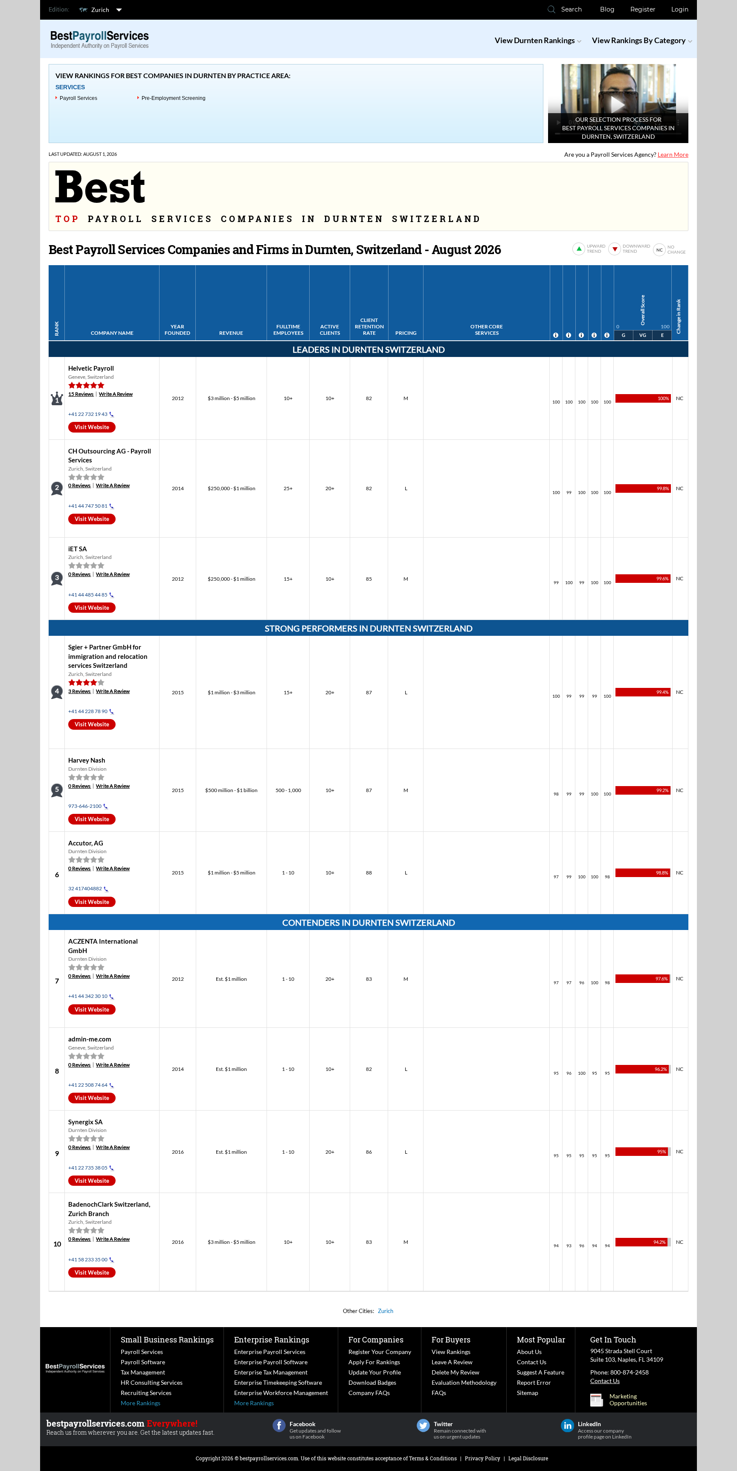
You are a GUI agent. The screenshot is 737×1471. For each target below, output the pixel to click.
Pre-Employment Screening (174, 98)
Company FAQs (369, 1392)
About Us (529, 1351)
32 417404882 (85, 888)
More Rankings (140, 1403)
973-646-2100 (85, 806)
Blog (607, 9)
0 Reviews (79, 485)
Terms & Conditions (433, 1458)
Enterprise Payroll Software (271, 1362)
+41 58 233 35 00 (87, 1259)
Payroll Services (78, 98)
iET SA (77, 549)
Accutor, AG (85, 843)
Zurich (100, 9)
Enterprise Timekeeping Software (278, 1382)
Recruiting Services (146, 1392)
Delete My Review (455, 1372)
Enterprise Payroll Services (269, 1351)
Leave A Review (452, 1362)
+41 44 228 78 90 (87, 711)
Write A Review (116, 394)
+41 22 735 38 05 (87, 1167)
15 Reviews (81, 394)
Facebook (279, 1425)
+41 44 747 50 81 (87, 506)
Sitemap (527, 1392)
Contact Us (531, 1362)
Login (679, 9)
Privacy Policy (482, 1458)
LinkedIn (567, 1425)
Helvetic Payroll (91, 368)
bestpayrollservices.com (269, 1458)
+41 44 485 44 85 (87, 594)
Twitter (423, 1425)
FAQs (439, 1392)
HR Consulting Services (152, 1382)
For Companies (375, 1339)
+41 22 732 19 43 (87, 414)
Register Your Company (379, 1351)
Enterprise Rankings (271, 1339)
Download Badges (372, 1382)
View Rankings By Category (639, 40)
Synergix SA (85, 1122)
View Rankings (451, 1351)
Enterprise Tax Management (271, 1372)
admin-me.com (89, 1039)
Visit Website (92, 427)
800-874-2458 (629, 1372)
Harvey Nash (86, 760)
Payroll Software (143, 1362)
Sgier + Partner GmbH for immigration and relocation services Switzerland (108, 656)
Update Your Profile (374, 1372)
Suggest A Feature (540, 1372)
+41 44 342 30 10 (87, 996)
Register (643, 9)
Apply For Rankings (374, 1362)
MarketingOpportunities (628, 1400)
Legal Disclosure (528, 1458)
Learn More (673, 154)
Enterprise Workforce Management (281, 1392)
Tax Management (143, 1372)
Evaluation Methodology (464, 1382)
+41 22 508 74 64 (87, 1085)
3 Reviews (79, 691)
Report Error (534, 1382)
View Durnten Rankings (535, 40)
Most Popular (541, 1339)
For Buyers (451, 1339)
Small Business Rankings (167, 1339)
